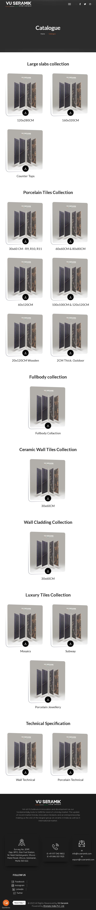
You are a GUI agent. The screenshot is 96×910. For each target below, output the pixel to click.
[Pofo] (18, 4)
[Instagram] (89, 4)
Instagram (19, 885)
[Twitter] (85, 4)
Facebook (19, 881)
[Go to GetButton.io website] (6, 907)
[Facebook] (80, 4)
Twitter (19, 893)
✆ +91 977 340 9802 (55, 853)
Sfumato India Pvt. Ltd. (53, 906)
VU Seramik (63, 903)
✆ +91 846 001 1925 (55, 856)
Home (43, 34)
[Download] (25, 113)
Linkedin (19, 889)
